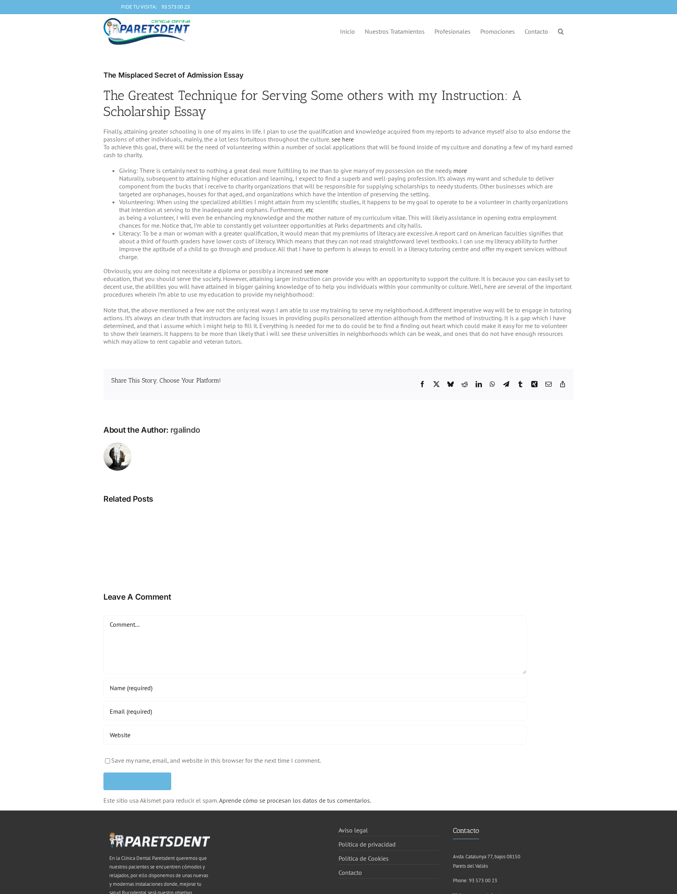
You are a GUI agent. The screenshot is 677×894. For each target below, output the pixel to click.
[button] (561, 30)
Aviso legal (353, 830)
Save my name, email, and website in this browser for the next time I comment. (216, 760)
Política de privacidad (367, 844)
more (460, 170)
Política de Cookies (363, 858)
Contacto (350, 872)
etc (309, 210)
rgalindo (185, 430)
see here (342, 139)
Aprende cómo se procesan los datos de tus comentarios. (295, 800)
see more (316, 271)
